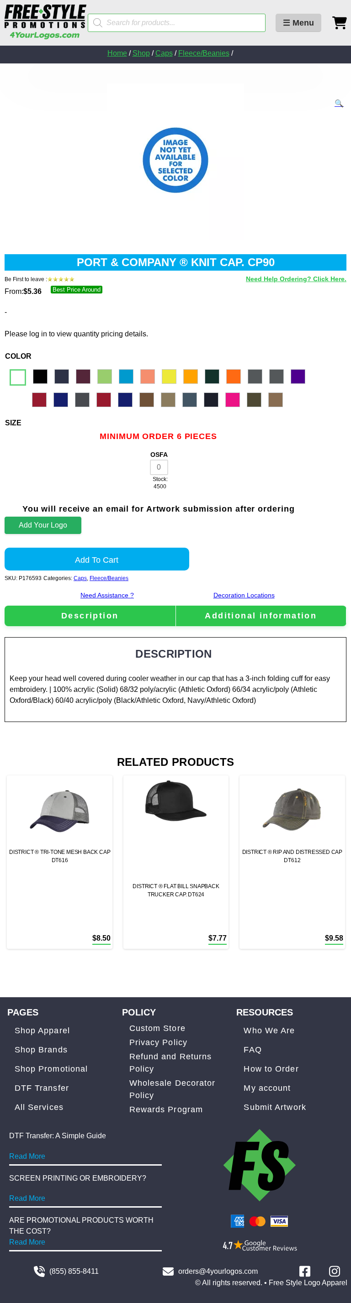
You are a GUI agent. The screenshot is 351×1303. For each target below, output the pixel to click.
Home (117, 53)
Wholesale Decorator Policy (172, 1089)
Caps (164, 53)
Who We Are (269, 1030)
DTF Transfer (42, 1088)
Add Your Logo (43, 525)
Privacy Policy (158, 1042)
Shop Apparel (42, 1030)
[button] (339, 103)
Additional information (261, 615)
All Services (39, 1107)
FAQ (252, 1049)
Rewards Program (166, 1109)
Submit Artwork (275, 1107)
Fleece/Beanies (203, 53)
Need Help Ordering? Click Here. (296, 279)
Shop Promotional (51, 1068)
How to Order (271, 1068)
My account (267, 1088)
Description (89, 615)
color (18, 356)
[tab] (90, 616)
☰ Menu (298, 22)
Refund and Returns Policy (170, 1062)
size (13, 423)
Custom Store (157, 1028)
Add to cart (96, 560)
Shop (141, 53)
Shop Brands (41, 1049)
